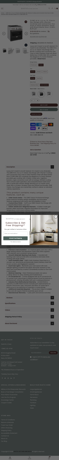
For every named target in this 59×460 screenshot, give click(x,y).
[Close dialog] (55, 216)
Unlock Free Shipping (15, 238)
